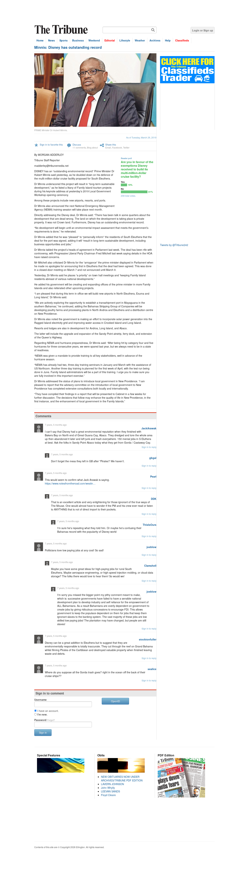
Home (40, 40)
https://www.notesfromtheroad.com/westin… (70, 483)
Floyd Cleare (108, 795)
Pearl (153, 476)
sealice (152, 669)
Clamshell (150, 565)
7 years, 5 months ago (56, 424)
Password (44, 720)
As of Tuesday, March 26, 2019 (141, 137)
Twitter (126, 147)
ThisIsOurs (149, 524)
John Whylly (108, 787)
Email (108, 147)
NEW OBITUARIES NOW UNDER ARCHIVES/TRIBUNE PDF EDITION (122, 778)
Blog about (92, 147)
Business (78, 40)
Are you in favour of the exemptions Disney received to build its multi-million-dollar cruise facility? (137, 169)
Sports (63, 40)
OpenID (115, 701)
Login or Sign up (202, 30)
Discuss (77, 144)
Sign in (43, 732)
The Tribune (61, 29)
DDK (153, 499)
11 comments (79, 147)
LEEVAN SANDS (110, 791)
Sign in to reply (149, 447)
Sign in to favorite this (51, 144)
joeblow (151, 547)
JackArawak (148, 428)
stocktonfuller (147, 639)
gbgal (152, 458)
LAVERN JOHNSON (112, 784)
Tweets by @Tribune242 (174, 245)
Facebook (117, 147)
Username (40, 699)
